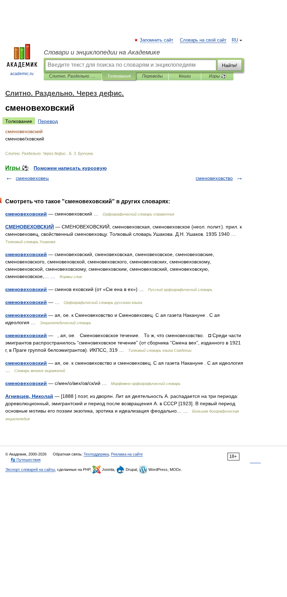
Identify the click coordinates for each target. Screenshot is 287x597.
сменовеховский (26, 214)
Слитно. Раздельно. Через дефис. (72, 76)
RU (235, 40)
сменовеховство (214, 178)
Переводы (152, 76)
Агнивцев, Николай (29, 396)
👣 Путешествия (25, 460)
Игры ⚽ (217, 76)
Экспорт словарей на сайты (30, 469)
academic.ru (22, 73)
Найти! (229, 65)
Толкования (119, 76)
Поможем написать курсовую (70, 168)
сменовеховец (32, 178)
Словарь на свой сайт (203, 40)
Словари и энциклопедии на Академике (102, 52)
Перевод (48, 121)
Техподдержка (96, 454)
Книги (185, 76)
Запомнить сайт (156, 40)
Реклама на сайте (127, 454)
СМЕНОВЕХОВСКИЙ (29, 227)
